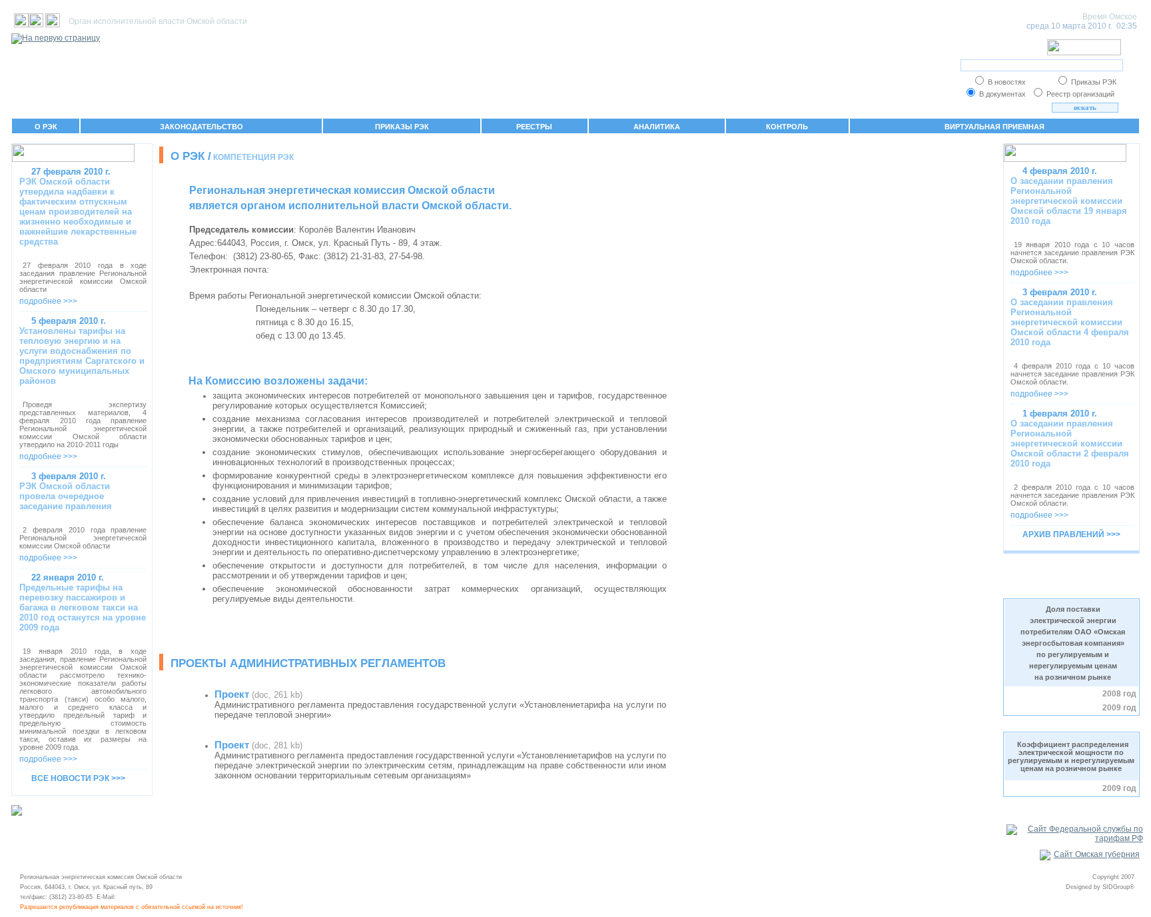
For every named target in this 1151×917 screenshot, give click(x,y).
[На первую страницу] (21, 24)
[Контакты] (52, 24)
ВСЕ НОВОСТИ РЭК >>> (78, 778)
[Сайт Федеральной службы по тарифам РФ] (1074, 838)
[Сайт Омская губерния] (1090, 854)
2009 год (1119, 707)
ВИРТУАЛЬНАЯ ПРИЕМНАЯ (994, 127)
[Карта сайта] (36, 24)
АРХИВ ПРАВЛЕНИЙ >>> (1071, 534)
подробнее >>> (48, 301)
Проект (231, 694)
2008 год (1119, 693)
